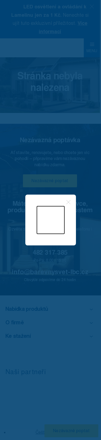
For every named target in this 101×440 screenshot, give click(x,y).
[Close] (68, 202)
